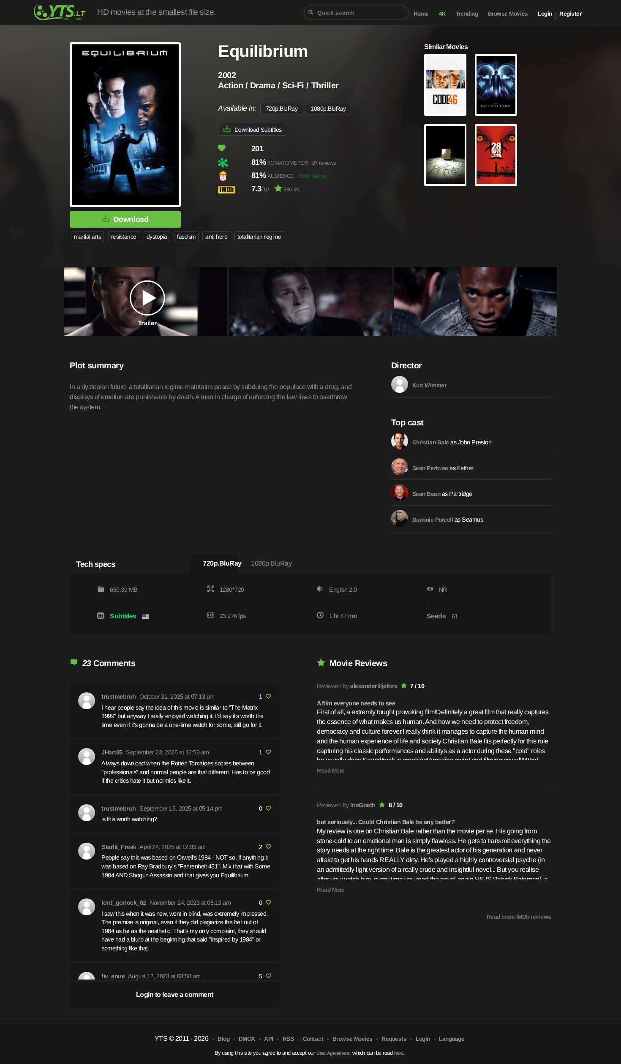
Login (545, 14)
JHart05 (112, 752)
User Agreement (332, 1053)
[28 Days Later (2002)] (496, 155)
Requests (393, 1039)
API (268, 1039)
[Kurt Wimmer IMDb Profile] (399, 384)
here (398, 1053)
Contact (313, 1039)
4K (442, 14)
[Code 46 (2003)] (445, 85)
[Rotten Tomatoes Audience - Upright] (234, 176)
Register (570, 14)
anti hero (216, 237)
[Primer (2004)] (445, 155)
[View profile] (86, 700)
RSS (288, 1039)
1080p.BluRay (328, 108)
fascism (186, 237)
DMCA (247, 1039)
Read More (331, 770)
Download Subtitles (258, 129)
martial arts (87, 237)
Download (131, 219)
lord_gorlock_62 (123, 902)
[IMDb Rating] (234, 189)
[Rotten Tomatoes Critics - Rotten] (234, 163)
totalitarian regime (259, 237)
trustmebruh (118, 696)
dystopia (157, 237)
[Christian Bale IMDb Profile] (399, 441)
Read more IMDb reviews (519, 917)
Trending (467, 14)
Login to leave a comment (174, 994)
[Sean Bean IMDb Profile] (399, 492)
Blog (223, 1039)
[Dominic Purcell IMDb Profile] (399, 518)
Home (421, 14)
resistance (123, 237)
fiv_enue (113, 976)
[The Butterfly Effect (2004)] (496, 85)
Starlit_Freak (118, 847)
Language (451, 1039)
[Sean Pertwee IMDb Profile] (399, 466)
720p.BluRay (282, 108)
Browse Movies (508, 14)
